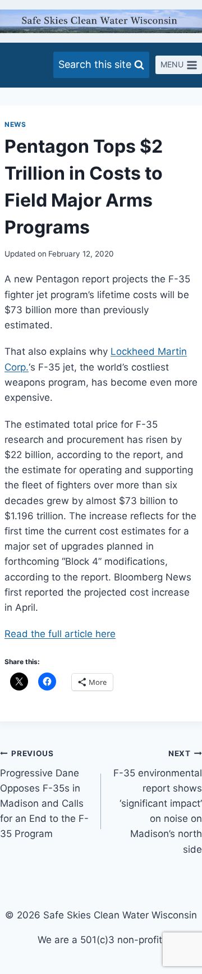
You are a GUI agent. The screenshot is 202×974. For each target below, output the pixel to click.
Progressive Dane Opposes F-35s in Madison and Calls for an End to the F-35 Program (44, 794)
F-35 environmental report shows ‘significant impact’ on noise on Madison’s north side (157, 802)
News (15, 124)
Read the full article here (60, 633)
